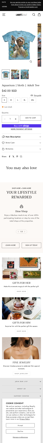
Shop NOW (21, 331)
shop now (21, 291)
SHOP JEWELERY (21, 374)
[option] (21, 4)
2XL (32, 100)
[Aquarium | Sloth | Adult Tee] (9, 156)
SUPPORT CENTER (21, 396)
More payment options (21, 129)
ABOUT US (21, 389)
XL (25, 100)
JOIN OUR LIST (21, 381)
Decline (20, 431)
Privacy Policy (25, 419)
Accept (20, 425)
